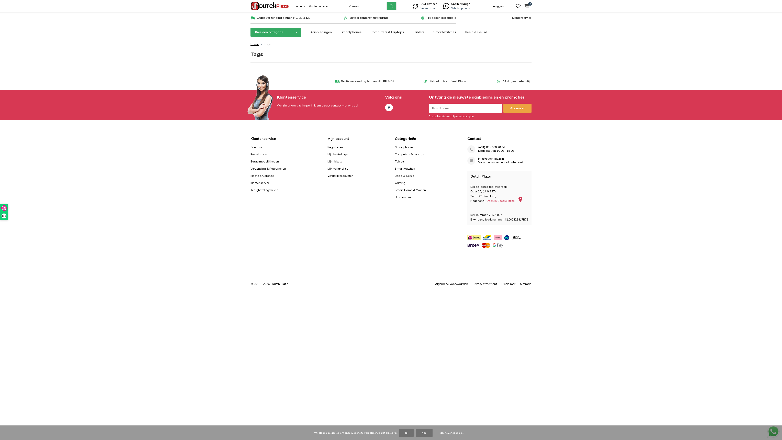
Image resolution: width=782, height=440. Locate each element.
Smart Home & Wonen (410, 190)
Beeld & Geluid (476, 32)
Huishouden (403, 197)
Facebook (389, 107)
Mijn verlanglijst (337, 168)
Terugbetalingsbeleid (264, 190)
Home (254, 44)
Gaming (400, 183)
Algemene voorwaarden (451, 284)
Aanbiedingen (321, 32)
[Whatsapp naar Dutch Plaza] (446, 5)
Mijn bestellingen (338, 154)
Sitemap (526, 284)
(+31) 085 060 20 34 (491, 147)
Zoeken (391, 6)
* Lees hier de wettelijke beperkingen (451, 115)
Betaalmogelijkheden (264, 161)
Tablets (418, 32)
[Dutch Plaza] (269, 6)
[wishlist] (518, 6)
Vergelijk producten (340, 176)
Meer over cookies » (452, 432)
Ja (406, 432)
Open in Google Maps (501, 201)
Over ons (299, 6)
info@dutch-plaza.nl (491, 158)
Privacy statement (485, 284)
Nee (424, 432)
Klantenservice (318, 6)
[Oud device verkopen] (415, 5)
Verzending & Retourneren (268, 168)
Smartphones (351, 32)
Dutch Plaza (280, 284)
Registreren (335, 147)
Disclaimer (508, 284)
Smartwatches (444, 32)
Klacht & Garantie (262, 176)
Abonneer (517, 108)
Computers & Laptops (387, 32)
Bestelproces (259, 154)
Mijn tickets (334, 161)
